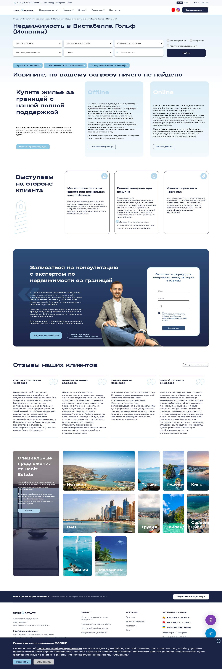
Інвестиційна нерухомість (96, 624)
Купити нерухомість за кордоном (94, 618)
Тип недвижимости (28, 52)
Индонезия (175, 484)
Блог (128, 630)
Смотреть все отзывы (194, 365)
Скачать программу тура (33, 147)
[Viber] (210, 620)
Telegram (60, 3)
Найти (186, 53)
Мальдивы (111, 569)
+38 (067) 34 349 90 (28, 3)
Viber (69, 3)
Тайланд (175, 527)
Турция (150, 484)
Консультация (193, 10)
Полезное (97, 10)
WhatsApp (49, 3)
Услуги (67, 10)
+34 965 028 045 (175, 617)
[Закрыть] (218, 641)
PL (203, 3)
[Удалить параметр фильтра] (40, 65)
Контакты (114, 10)
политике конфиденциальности (59, 648)
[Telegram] (210, 633)
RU (195, 3)
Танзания (77, 569)
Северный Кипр (200, 524)
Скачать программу (102, 147)
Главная (17, 19)
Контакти (131, 626)
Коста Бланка (24, 43)
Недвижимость (48, 10)
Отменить (44, 661)
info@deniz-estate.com (26, 631)
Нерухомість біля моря (94, 628)
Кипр (196, 484)
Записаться (173, 328)
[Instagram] (178, 10)
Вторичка (198, 40)
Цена (69, 52)
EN (207, 3)
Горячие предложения (183, 46)
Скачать (29, 511)
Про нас (130, 617)
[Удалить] (84, 65)
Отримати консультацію (191, 597)
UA (199, 3)
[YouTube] (173, 10)
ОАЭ (71, 527)
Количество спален (129, 43)
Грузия (149, 527)
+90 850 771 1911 (176, 622)
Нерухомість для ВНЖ (94, 632)
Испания (58, 19)
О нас (81, 10)
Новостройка (178, 40)
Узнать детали (164, 147)
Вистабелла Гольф (78, 43)
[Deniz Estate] (23, 10)
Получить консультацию (46, 336)
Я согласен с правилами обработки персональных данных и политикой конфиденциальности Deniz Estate (174, 316)
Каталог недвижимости (37, 19)
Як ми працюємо (135, 621)
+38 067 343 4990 (176, 627)
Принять (22, 661)
